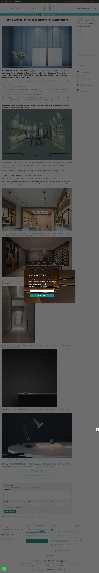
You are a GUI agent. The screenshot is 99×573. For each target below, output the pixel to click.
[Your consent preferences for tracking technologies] (97, 429)
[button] (4, 569)
